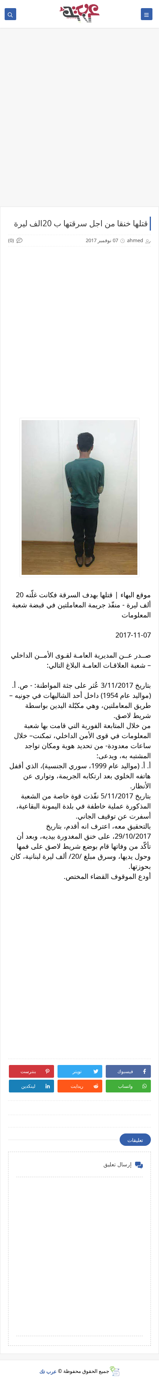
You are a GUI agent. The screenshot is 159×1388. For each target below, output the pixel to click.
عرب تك (48, 1370)
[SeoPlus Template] (114, 1371)
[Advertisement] (79, 121)
